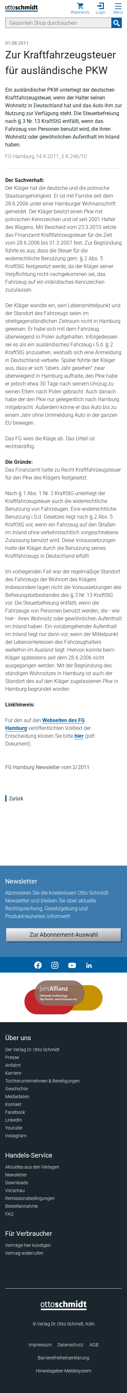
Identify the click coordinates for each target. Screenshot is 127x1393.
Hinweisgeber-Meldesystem (63, 1370)
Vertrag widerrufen (24, 1253)
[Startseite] (64, 1308)
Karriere (13, 1073)
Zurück (16, 798)
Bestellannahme (21, 1206)
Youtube (13, 1127)
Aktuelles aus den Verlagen (32, 1167)
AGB (94, 1344)
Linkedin (13, 1120)
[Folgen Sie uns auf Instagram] (55, 964)
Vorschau (15, 1190)
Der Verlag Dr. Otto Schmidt (32, 1049)
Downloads (16, 1182)
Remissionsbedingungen (30, 1198)
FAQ (9, 1214)
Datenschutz (70, 1344)
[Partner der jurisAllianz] (63, 997)
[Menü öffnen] (118, 6)
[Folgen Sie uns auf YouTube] (72, 964)
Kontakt (13, 1104)
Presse (12, 1057)
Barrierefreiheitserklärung (63, 1357)
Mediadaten (17, 1096)
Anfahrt (13, 1065)
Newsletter (16, 1174)
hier (79, 736)
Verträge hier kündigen (28, 1245)
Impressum (40, 1344)
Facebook (15, 1112)
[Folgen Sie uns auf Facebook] (38, 964)
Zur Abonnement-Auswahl (64, 934)
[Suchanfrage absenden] (116, 23)
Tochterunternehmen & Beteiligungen (42, 1080)
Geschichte (16, 1088)
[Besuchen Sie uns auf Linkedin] (89, 964)
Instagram (15, 1135)
